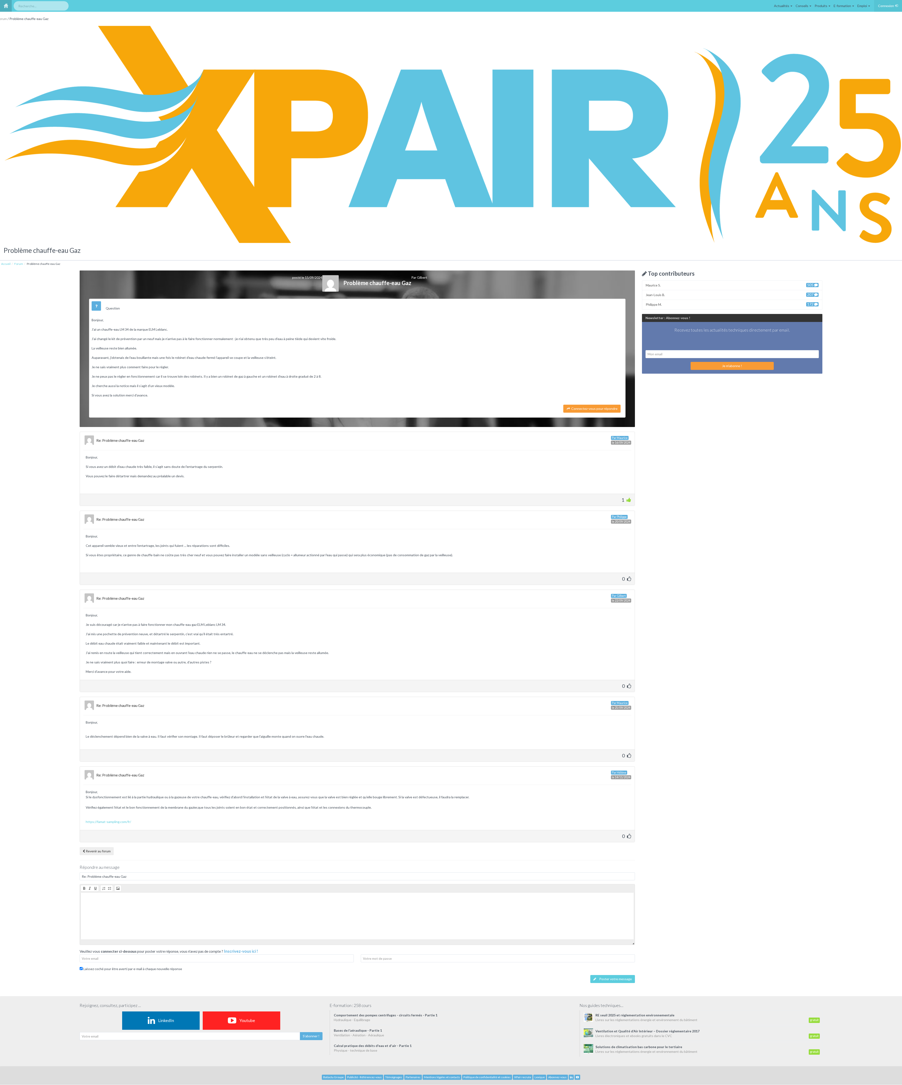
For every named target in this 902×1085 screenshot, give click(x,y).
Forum (18, 264)
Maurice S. (730, 285)
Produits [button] (821, 6)
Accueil (6, 264)
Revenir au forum (98, 851)
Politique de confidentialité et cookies (487, 1077)
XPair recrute (522, 1077)
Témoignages (393, 1077)
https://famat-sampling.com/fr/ (108, 822)
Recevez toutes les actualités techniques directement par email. (732, 330)
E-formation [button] (843, 6)
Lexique (540, 1077)
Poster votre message (615, 979)
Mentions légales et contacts (442, 1077)
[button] (84, 888)
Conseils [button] (802, 6)
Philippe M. (730, 304)
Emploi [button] (862, 6)
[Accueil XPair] (6, 6)
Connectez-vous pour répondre (594, 409)
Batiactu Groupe (333, 1077)
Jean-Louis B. (730, 294)
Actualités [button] (782, 6)
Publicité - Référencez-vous (364, 1077)
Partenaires (413, 1077)
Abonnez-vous (557, 1077)
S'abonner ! (311, 1036)
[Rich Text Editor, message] (357, 916)
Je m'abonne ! (732, 366)
